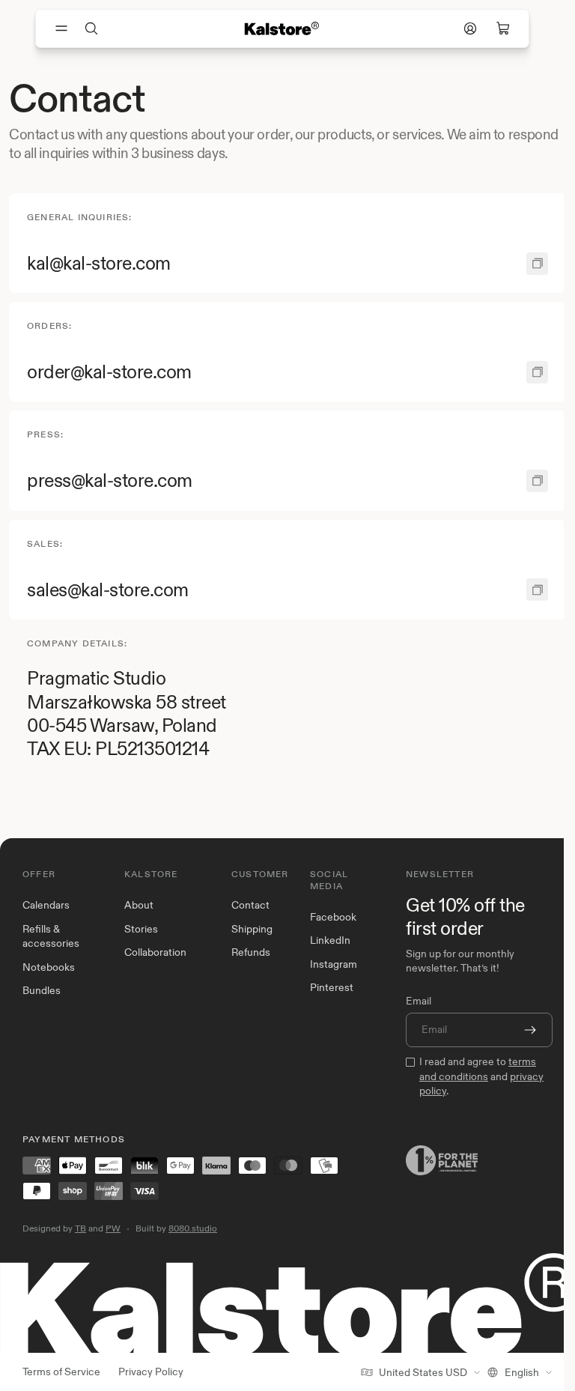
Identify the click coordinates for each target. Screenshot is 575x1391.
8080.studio (192, 1228)
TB (80, 1228)
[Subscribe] (530, 1030)
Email (418, 1000)
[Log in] (470, 28)
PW (113, 1228)
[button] (91, 28)
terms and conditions (477, 1069)
